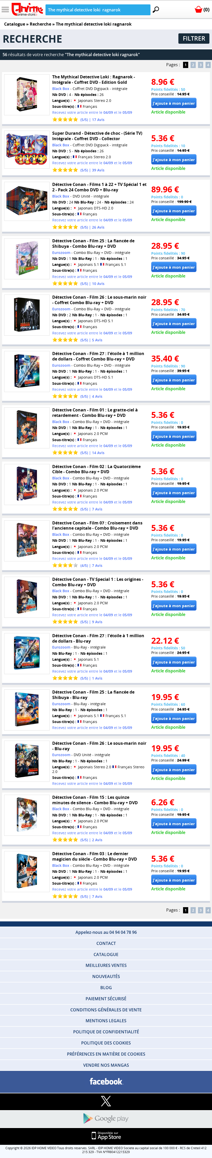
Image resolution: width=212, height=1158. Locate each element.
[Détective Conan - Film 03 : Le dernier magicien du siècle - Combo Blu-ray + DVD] (26, 871)
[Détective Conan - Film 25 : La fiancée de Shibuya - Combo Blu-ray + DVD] (26, 258)
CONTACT (106, 943)
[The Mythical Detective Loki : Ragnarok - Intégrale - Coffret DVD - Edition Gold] (26, 95)
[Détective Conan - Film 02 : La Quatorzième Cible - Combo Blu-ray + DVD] (26, 484)
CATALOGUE (106, 954)
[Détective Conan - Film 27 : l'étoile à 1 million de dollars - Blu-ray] (26, 653)
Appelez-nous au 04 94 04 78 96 (106, 932)
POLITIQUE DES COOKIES (106, 1043)
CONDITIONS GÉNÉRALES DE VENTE (106, 1010)
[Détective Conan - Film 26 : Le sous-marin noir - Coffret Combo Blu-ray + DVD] (26, 315)
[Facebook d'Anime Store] (106, 1081)
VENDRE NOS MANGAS (106, 1065)
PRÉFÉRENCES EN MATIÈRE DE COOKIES (106, 1054)
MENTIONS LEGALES (106, 1021)
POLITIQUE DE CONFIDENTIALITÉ (106, 1032)
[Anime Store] (27, 9)
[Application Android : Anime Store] (106, 1118)
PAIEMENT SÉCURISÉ (106, 999)
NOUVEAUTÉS (106, 976)
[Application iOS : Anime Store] (106, 1136)
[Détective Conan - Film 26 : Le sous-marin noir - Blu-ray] (26, 761)
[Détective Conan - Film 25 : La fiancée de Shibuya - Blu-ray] (26, 710)
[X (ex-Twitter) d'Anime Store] (106, 1101)
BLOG (106, 987)
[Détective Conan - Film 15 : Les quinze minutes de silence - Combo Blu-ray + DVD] (26, 815)
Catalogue (14, 24)
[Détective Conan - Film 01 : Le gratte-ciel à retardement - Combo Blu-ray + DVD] (26, 428)
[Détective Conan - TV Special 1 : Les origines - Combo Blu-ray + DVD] (26, 597)
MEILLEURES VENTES (106, 965)
